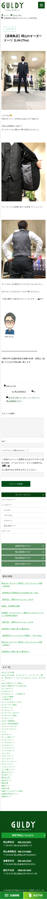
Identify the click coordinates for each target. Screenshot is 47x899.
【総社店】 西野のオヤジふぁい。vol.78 (17, 622)
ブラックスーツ (7, 759)
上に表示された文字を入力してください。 (19, 470)
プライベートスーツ (9, 761)
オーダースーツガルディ (10, 713)
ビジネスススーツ (8, 742)
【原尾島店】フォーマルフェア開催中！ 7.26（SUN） (22, 635)
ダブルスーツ (6, 734)
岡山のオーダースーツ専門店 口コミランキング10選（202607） (21, 643)
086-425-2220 (24, 861)
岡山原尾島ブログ (14, 401)
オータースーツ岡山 (9, 705)
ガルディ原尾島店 (8, 721)
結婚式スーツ (6, 796)
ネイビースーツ (7, 740)
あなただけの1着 (7, 672)
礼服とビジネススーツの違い (12, 791)
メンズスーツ (34, 398)
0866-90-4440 (24, 870)
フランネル (5, 753)
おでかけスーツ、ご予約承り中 (13, 694)
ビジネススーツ (7, 745)
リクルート (8, 520)
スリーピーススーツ (9, 729)
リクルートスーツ (8, 767)
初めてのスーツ (7, 772)
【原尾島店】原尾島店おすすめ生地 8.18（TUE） (20, 593)
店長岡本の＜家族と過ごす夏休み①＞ (15, 651)
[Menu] (41, 5)
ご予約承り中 (6, 699)
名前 (2, 441)
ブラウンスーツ (7, 756)
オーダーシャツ (7, 707)
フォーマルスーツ (8, 500)
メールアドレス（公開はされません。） (14, 450)
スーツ (4, 732)
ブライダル (8, 515)
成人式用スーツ (10, 526)
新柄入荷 (4, 783)
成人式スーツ (6, 780)
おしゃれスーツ (7, 688)
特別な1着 (5, 788)
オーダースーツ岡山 (9, 715)
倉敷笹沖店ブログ (23, 546)
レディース (5, 531)
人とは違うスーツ (8, 769)
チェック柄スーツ (8, 737)
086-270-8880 (24, 851)
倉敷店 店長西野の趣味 (10, 606)
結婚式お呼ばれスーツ (9, 794)
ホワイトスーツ (7, 764)
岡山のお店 (5, 778)
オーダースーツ (7, 710)
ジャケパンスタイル (9, 726)
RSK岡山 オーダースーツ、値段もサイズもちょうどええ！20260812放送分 (22, 614)
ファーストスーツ (8, 748)
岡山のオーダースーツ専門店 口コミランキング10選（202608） (21, 584)
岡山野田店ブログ (23, 558)
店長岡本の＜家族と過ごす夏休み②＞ (15, 629)
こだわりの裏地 (7, 697)
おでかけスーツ (7, 691)
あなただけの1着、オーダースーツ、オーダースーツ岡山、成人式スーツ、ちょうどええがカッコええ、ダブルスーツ (23, 678)
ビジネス (23, 398)
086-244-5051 (24, 842)
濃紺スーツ (5, 786)
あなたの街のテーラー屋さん (12, 683)
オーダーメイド (7, 718)
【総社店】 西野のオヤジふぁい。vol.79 (17, 599)
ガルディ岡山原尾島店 (9, 724)
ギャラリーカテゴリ (23, 495)
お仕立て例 (13, 398)
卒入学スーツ (6, 775)
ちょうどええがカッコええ (11, 702)
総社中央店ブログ (23, 564)
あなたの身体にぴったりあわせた (14, 686)
